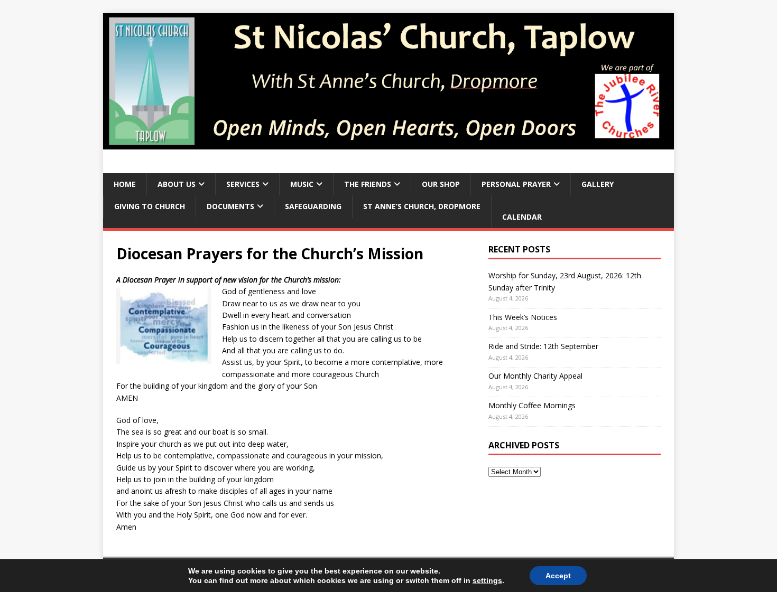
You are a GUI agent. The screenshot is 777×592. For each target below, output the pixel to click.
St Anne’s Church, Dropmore (421, 206)
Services (243, 184)
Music (301, 184)
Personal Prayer (516, 184)
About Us (177, 184)
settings (487, 580)
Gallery (597, 184)
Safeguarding (313, 206)
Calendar (522, 217)
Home (125, 184)
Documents (230, 206)
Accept (558, 575)
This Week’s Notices (522, 317)
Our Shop (441, 184)
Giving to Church (149, 206)
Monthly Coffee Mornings (532, 405)
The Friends (367, 184)
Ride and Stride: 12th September (543, 346)
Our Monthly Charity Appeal (535, 376)
